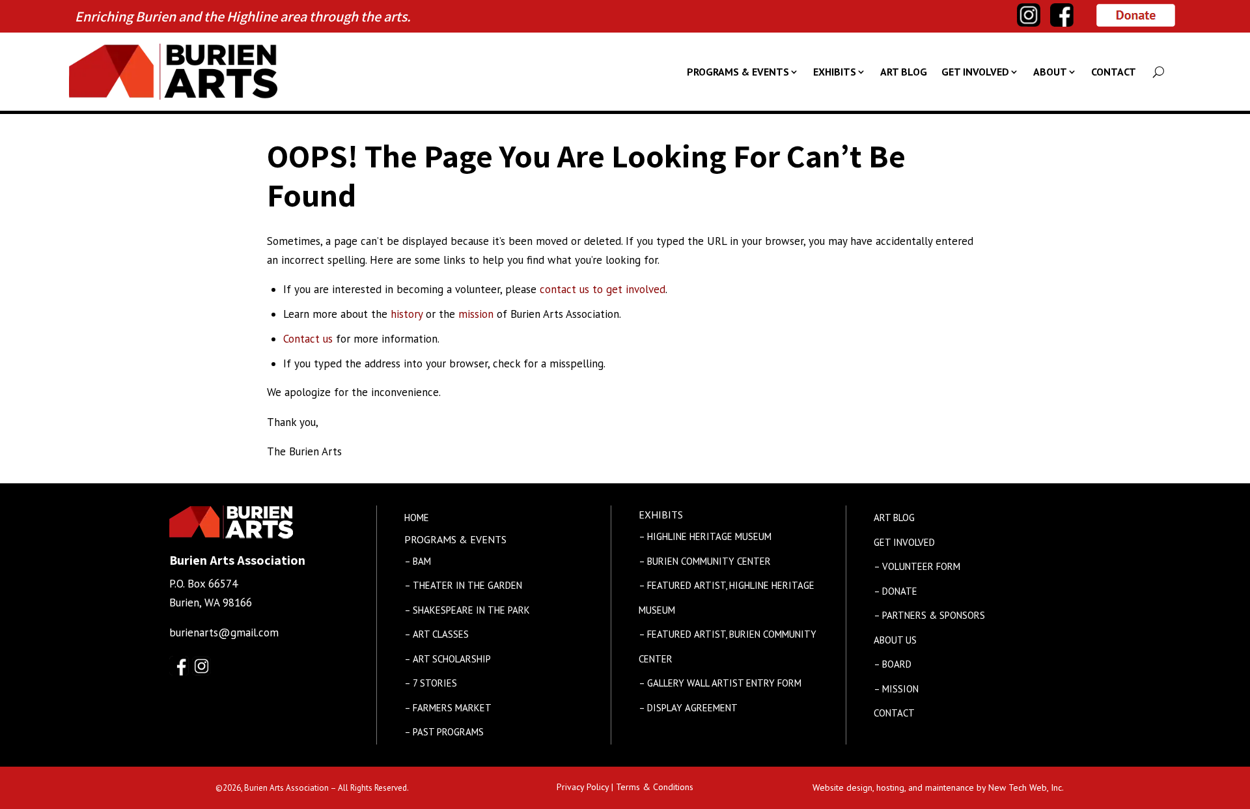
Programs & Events (738, 71)
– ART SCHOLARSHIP (447, 659)
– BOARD (892, 664)
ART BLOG (894, 517)
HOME (416, 517)
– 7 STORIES (430, 683)
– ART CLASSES (436, 634)
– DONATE (895, 591)
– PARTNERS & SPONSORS (929, 615)
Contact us (308, 339)
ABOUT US (895, 640)
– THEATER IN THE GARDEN (463, 585)
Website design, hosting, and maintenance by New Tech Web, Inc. (938, 787)
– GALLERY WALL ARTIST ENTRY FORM (720, 683)
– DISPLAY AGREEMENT (688, 708)
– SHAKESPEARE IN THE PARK (467, 610)
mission (475, 314)
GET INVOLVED (904, 542)
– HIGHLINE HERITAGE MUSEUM (705, 536)
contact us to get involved (602, 289)
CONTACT (894, 713)
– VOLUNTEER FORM (917, 566)
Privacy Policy (583, 787)
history (407, 314)
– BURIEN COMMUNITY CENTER (705, 561)
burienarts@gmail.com (224, 632)
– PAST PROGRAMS (444, 732)
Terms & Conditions (654, 787)
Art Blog (903, 71)
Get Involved (975, 71)
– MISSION (896, 689)
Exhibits (834, 71)
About (1050, 71)
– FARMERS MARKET (448, 708)
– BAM (417, 561)
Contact (1113, 71)
